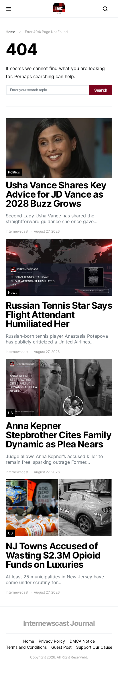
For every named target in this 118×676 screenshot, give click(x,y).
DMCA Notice (82, 641)
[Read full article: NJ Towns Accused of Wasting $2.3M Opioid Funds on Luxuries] (59, 537)
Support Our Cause (94, 647)
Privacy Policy (52, 641)
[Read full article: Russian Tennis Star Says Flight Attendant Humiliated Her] (59, 296)
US (10, 413)
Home (10, 32)
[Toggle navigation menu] (8, 8)
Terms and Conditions (26, 647)
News (12, 292)
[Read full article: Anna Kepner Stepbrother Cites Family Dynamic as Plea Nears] (59, 417)
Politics (14, 172)
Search (100, 90)
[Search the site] (105, 8)
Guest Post (61, 647)
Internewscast (17, 231)
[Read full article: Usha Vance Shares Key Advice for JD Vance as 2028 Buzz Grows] (59, 176)
